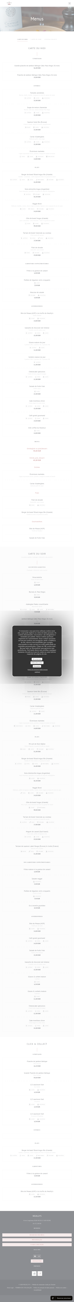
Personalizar (37, 666)
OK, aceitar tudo (37, 659)
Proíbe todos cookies (37, 662)
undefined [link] (37, 672)
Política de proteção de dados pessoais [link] (38, 669)
